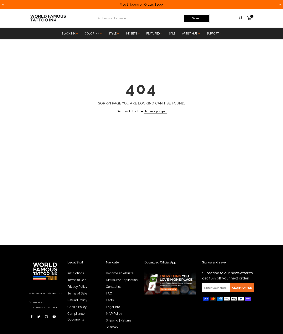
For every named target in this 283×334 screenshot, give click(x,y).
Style (112, 33)
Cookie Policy (77, 307)
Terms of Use (76, 280)
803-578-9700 (38, 302)
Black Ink (68, 33)
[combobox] (139, 18)
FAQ (109, 293)
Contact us (113, 287)
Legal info (113, 307)
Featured (153, 33)
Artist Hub (190, 33)
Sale (172, 33)
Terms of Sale (77, 293)
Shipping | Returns (118, 320)
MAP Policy (114, 313)
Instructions (75, 273)
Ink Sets (131, 33)
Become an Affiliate (119, 273)
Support (213, 33)
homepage (155, 111)
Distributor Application (122, 280)
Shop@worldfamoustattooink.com (47, 293)
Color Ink (92, 33)
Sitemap (112, 327)
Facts (110, 300)
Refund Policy (77, 300)
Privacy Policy (77, 287)
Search (196, 18)
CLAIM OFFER (242, 287)
